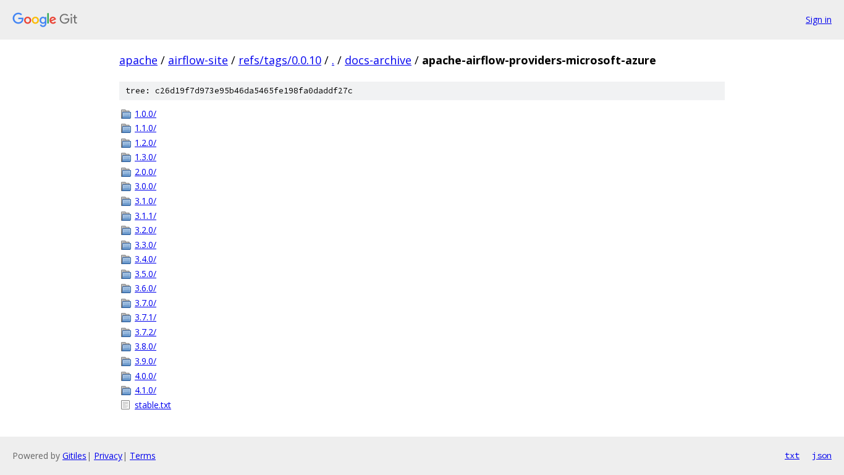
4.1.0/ (145, 390)
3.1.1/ (145, 215)
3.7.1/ (145, 317)
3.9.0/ (145, 361)
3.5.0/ (145, 274)
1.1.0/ (145, 128)
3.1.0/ (145, 201)
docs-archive (378, 60)
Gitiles (74, 455)
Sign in (819, 19)
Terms (143, 455)
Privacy (108, 455)
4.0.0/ (145, 376)
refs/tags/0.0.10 (279, 60)
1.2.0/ (145, 142)
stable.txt (153, 405)
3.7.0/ (145, 303)
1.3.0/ (145, 157)
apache (138, 60)
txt (792, 455)
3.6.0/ (145, 288)
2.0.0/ (145, 172)
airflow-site (198, 60)
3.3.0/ (145, 244)
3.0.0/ (145, 186)
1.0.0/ (145, 113)
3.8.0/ (145, 346)
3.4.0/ (145, 259)
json (822, 455)
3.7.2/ (145, 332)
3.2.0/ (145, 230)
